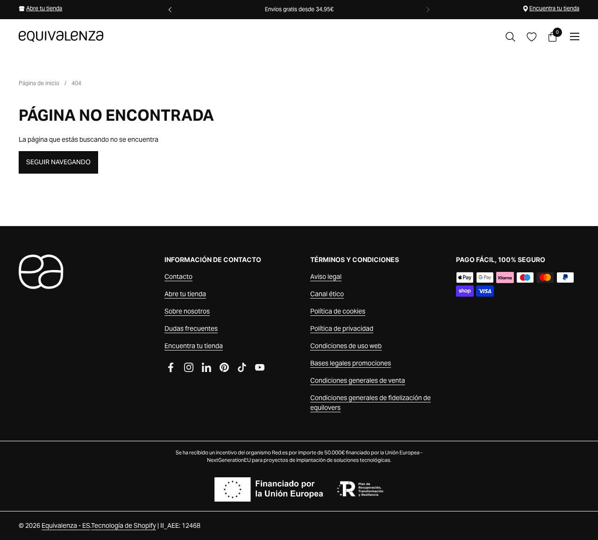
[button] (510, 37)
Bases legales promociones (350, 363)
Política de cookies (337, 311)
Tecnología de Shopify (123, 525)
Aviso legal (326, 276)
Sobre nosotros (187, 311)
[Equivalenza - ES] (61, 36)
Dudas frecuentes (191, 328)
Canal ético (327, 294)
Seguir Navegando (58, 162)
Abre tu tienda (44, 8)
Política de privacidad (341, 328)
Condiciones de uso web (346, 346)
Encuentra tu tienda (554, 8)
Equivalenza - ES (66, 525)
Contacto (178, 276)
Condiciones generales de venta (357, 380)
